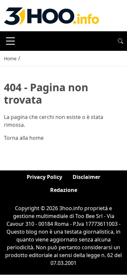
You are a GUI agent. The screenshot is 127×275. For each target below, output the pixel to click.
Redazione (63, 190)
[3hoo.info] (51, 15)
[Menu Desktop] (10, 41)
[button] (120, 41)
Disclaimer (86, 177)
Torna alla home (24, 137)
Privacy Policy (44, 177)
